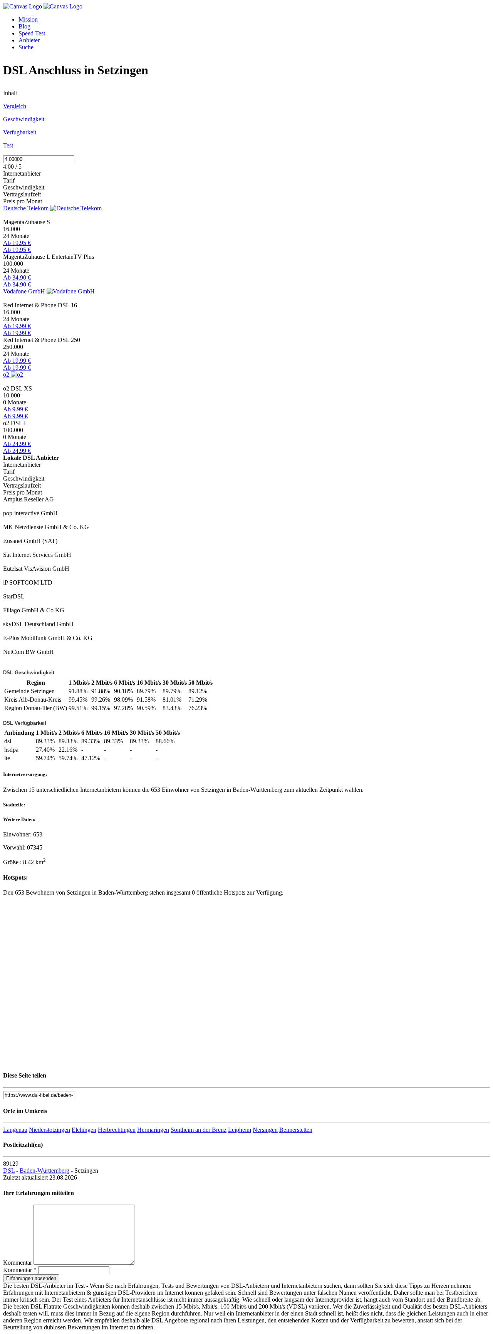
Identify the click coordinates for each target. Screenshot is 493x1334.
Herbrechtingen (117, 1129)
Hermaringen (153, 1129)
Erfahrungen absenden (31, 1278)
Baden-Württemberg (44, 1170)
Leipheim (239, 1129)
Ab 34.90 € (17, 277)
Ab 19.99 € (17, 326)
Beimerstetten (295, 1129)
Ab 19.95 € (17, 243)
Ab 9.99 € (15, 409)
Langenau (15, 1129)
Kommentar (17, 1262)
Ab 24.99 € (17, 444)
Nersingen (265, 1129)
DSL (9, 1170)
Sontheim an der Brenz (198, 1129)
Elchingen (84, 1129)
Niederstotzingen (49, 1129)
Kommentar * (20, 1270)
